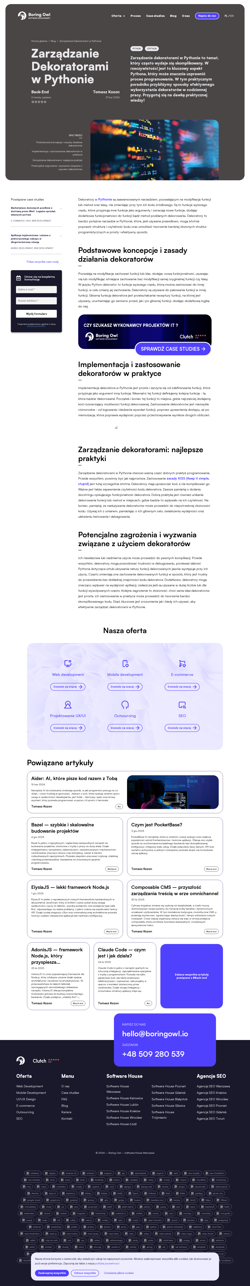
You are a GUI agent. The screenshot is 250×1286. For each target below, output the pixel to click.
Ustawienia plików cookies (119, 1273)
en (232, 16)
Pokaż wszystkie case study (43, 261)
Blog (173, 16)
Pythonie (105, 199)
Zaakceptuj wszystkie (52, 1273)
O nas (186, 16)
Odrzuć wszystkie (85, 1273)
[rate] (32, 101)
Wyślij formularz (36, 313)
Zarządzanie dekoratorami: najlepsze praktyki (57, 160)
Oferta (116, 16)
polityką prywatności (107, 1263)
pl (226, 16)
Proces (136, 16)
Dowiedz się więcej (65, 686)
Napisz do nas (207, 15)
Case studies (155, 16)
